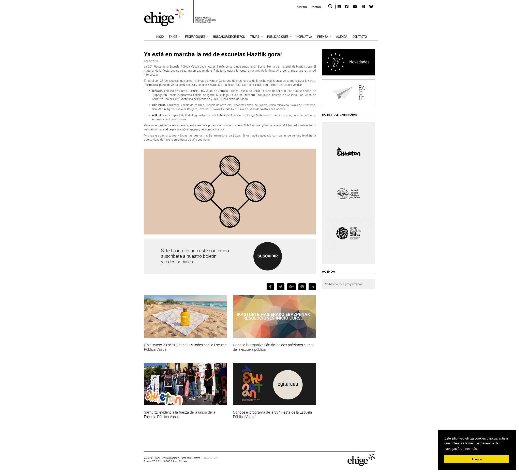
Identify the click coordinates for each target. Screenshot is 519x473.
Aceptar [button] (477, 459)
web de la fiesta (265, 70)
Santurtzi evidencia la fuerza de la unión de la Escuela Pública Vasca (179, 414)
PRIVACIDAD (210, 458)
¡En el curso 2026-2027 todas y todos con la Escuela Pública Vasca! (185, 347)
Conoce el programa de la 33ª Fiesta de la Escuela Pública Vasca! (272, 414)
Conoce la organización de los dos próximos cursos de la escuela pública (273, 347)
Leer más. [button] (470, 448)
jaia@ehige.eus (188, 129)
